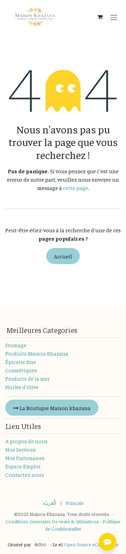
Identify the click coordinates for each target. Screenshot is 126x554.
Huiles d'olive (21, 386)
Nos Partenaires (24, 457)
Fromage (16, 344)
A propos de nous (26, 440)
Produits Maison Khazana (36, 353)
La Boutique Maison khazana (55, 407)
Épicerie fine (20, 361)
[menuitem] (49, 503)
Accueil (63, 256)
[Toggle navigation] (114, 16)
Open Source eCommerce (91, 544)
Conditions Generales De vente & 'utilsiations (52, 521)
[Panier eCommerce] (100, 17)
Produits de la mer (27, 378)
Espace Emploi (23, 465)
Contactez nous (24, 474)
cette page (75, 187)
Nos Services (20, 449)
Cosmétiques (21, 369)
